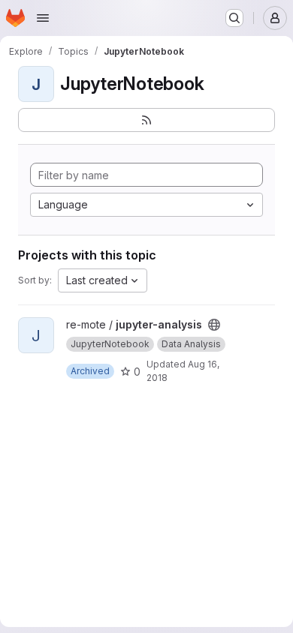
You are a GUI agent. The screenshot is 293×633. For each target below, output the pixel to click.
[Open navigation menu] (43, 18)
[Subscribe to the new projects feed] (146, 120)
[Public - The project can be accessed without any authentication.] (214, 325)
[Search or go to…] (234, 18)
